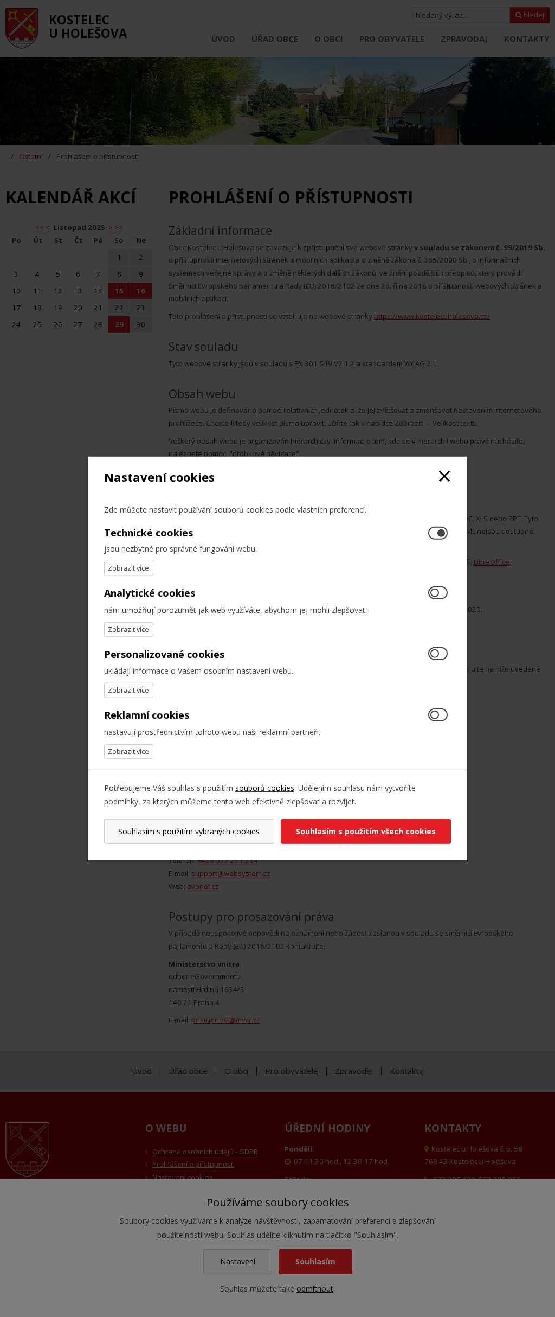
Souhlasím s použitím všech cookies (366, 831)
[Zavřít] (444, 477)
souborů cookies (264, 788)
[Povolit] (438, 593)
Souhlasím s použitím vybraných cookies (189, 831)
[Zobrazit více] (128, 568)
